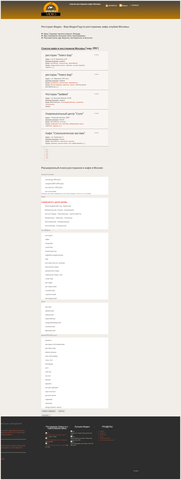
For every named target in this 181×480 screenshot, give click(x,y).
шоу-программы (51, 356)
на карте (96, 54)
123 (3, 459)
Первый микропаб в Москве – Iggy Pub (55, 445)
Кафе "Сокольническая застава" (65, 133)
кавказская (64, 141)
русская (62, 121)
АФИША (102, 431)
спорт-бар (49, 279)
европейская (73, 63)
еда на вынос (50, 391)
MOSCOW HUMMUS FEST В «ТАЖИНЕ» (56, 440)
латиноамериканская (68, 102)
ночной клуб (50, 290)
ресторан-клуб (50, 286)
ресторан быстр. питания (55, 263)
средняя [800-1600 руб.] (54, 183)
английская (54, 63)
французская (50, 330)
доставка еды (50, 348)
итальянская (63, 63)
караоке (48, 67)
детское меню (63, 143)
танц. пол (48, 360)
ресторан (48, 235)
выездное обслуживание (55, 344)
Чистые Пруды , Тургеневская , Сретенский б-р (63, 214)
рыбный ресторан (52, 271)
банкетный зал (51, 251)
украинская (49, 311)
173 (47, 154)
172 (47, 152)
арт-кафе (48, 283)
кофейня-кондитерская (54, 255)
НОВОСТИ (103, 434)
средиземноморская (53, 323)
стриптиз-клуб (50, 294)
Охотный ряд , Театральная (55, 226)
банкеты (48, 340)
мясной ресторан (52, 267)
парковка (69, 65)
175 (47, 158)
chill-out (48, 372)
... (46, 147)
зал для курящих (79, 65)
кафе (47, 239)
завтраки (48, 403)
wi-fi (70, 143)
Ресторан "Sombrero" (56, 94)
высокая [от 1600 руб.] (54, 187)
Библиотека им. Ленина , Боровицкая (59, 210)
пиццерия (49, 243)
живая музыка (50, 352)
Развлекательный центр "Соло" (64, 113)
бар (46, 259)
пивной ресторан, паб (53, 275)
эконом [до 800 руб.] (53, 179)
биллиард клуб (51, 298)
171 (47, 150)
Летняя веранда (56, 85)
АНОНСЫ (102, 433)
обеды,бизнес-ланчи (58, 65)
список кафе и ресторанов (107, 440)
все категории (50, 191)
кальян (72, 85)
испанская (79, 102)
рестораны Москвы (105, 438)
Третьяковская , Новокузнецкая (57, 222)
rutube (101, 436)
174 (47, 156)
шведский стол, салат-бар (59, 124)
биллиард (49, 364)
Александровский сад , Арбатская (58, 206)
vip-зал (48, 376)
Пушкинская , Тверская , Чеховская (58, 218)
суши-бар (49, 247)
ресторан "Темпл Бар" (58, 55)
